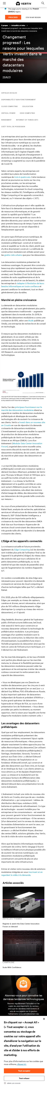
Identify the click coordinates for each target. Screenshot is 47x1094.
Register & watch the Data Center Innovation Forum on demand (21, 925)
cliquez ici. (21, 1064)
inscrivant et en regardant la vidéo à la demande (22, 873)
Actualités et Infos (18, 25)
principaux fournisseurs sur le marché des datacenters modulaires (21, 408)
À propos (4, 25)
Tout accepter (24, 1071)
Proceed (13, 17)
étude (30, 320)
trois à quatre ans (22, 176)
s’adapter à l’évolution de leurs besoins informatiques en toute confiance (22, 285)
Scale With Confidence (12, 967)
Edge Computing (22, 549)
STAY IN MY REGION (33, 17)
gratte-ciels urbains (13, 254)
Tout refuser (24, 1078)
